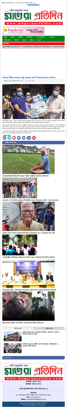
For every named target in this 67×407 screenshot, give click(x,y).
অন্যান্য (39, 40)
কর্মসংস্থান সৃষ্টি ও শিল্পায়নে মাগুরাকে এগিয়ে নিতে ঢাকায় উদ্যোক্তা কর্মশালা (29, 290)
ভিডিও (32, 40)
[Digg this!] (29, 138)
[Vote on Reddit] (23, 138)
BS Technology (40, 405)
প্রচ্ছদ (5, 37)
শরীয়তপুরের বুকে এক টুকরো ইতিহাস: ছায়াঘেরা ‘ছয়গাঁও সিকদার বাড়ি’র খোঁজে (41, 333)
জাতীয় (12, 37)
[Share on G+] (14, 138)
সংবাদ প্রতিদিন (40, 37)
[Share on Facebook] (4, 138)
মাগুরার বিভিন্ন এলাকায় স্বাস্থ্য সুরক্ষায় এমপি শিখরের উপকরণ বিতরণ (28, 77)
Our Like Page (7, 357)
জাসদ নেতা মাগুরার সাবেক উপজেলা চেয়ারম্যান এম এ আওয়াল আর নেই (35, 47)
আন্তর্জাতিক (29, 37)
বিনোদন (16, 40)
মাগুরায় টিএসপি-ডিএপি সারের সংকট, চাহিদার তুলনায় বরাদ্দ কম (26, 176)
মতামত (24, 40)
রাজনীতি (20, 37)
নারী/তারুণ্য (7, 40)
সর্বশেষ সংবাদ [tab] (18, 328)
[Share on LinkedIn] (19, 138)
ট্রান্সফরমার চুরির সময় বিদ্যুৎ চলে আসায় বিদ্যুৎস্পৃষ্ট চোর (23, 323)
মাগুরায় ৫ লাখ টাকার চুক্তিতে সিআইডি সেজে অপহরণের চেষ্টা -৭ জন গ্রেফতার (30, 200)
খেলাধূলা (51, 37)
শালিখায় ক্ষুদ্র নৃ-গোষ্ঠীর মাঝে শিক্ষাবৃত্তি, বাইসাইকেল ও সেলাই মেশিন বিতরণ (40, 345)
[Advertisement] (33, 62)
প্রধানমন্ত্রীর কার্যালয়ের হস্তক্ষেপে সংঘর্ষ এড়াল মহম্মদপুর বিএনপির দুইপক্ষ (29, 257)
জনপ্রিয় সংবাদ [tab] (49, 328)
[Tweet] (9, 138)
